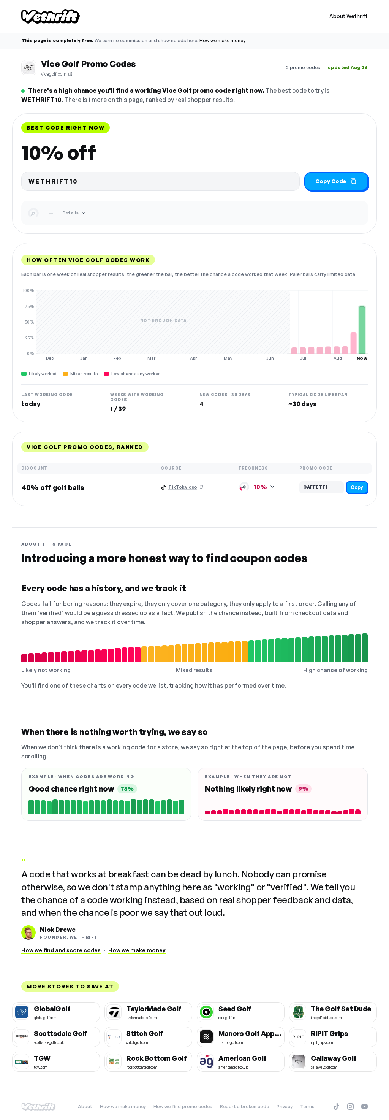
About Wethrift (348, 16)
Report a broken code (244, 1106)
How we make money (222, 40)
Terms (307, 1106)
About (85, 1106)
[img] (194, 324)
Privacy (285, 1106)
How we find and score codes (61, 950)
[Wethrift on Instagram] (350, 1106)
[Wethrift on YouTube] (364, 1106)
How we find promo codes (182, 1106)
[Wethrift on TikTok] (336, 1106)
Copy (357, 487)
